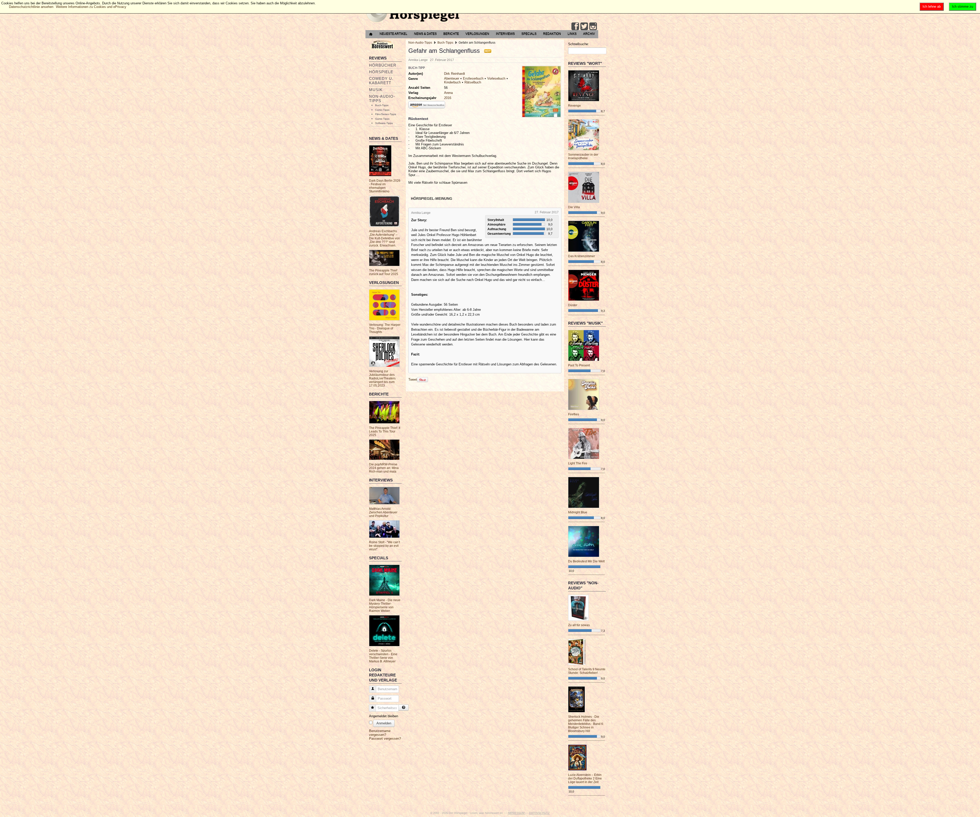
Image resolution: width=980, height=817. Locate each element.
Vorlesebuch (496, 78)
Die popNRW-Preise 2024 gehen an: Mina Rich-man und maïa (384, 468)
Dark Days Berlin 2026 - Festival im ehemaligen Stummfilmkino (384, 186)
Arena (448, 93)
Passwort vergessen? (385, 738)
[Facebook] (575, 26)
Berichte (451, 33)
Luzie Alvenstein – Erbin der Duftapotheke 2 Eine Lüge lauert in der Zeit (585, 778)
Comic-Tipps (382, 109)
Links (572, 33)
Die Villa (574, 207)
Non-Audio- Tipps (382, 98)
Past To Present (579, 365)
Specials (528, 33)
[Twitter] (584, 26)
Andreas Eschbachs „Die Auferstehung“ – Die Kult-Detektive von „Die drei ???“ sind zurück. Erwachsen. (384, 238)
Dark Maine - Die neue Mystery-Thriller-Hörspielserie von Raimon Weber (384, 605)
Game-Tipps (382, 118)
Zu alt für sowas (579, 625)
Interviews (505, 33)
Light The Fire (577, 463)
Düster (572, 305)
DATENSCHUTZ (539, 812)
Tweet (412, 379)
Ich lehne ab (932, 6)
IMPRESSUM (516, 812)
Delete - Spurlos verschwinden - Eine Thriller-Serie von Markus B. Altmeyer (383, 656)
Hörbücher (382, 65)
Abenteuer (451, 78)
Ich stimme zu (962, 6)
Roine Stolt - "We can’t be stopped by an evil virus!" (384, 545)
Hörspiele (381, 72)
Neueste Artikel (393, 33)
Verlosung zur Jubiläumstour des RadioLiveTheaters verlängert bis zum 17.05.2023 (382, 378)
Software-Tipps (384, 123)
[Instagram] (593, 26)
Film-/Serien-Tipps (385, 114)
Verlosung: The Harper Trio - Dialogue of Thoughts (384, 328)
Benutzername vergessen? (379, 733)
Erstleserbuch (473, 78)
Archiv (589, 33)
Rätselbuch (472, 82)
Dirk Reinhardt (454, 74)
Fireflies (573, 414)
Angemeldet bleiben (383, 716)
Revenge (574, 105)
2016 (447, 98)
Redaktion (552, 33)
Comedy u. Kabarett (381, 80)
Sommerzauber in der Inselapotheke (583, 156)
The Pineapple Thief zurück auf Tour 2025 (383, 272)
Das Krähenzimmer (581, 256)
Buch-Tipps (381, 105)
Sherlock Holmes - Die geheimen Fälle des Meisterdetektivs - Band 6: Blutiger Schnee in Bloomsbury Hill (586, 724)
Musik (376, 90)
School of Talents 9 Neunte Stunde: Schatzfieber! (586, 671)
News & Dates (425, 33)
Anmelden (383, 723)
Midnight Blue (577, 512)
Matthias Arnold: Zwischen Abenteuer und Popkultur (383, 512)
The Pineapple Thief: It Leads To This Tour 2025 (384, 431)
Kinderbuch (452, 82)
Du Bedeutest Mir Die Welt (586, 561)
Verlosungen (477, 33)
